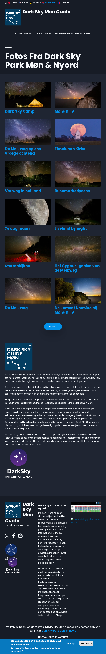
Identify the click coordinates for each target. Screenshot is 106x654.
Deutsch (36, 2)
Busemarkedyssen (72, 191)
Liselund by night (71, 228)
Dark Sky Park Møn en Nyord (59, 630)
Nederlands (50, 2)
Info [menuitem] (76, 34)
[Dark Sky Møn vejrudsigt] (86, 506)
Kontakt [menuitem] (88, 33)
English (24, 2)
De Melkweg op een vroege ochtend (23, 151)
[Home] (13, 17)
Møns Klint (65, 111)
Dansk (13, 2)
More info (19, 651)
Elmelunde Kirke (70, 149)
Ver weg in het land (23, 191)
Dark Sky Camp (19, 111)
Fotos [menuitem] (39, 33)
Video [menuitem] (48, 33)
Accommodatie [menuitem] (61, 34)
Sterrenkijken (17, 266)
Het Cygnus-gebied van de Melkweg (77, 268)
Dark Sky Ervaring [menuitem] (21, 34)
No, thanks (86, 643)
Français (64, 2)
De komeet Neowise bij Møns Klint (76, 310)
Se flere (53, 326)
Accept (71, 643)
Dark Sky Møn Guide (46, 11)
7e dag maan (17, 228)
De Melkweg (16, 308)
